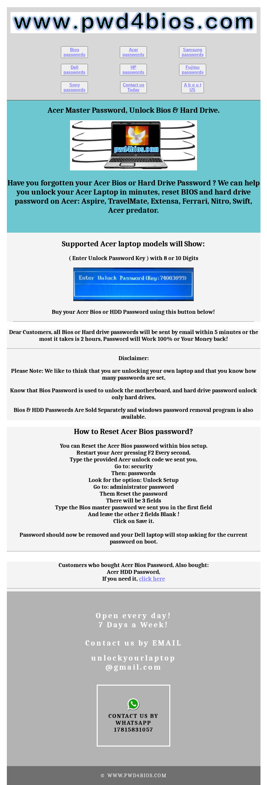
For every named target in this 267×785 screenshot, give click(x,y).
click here (152, 578)
